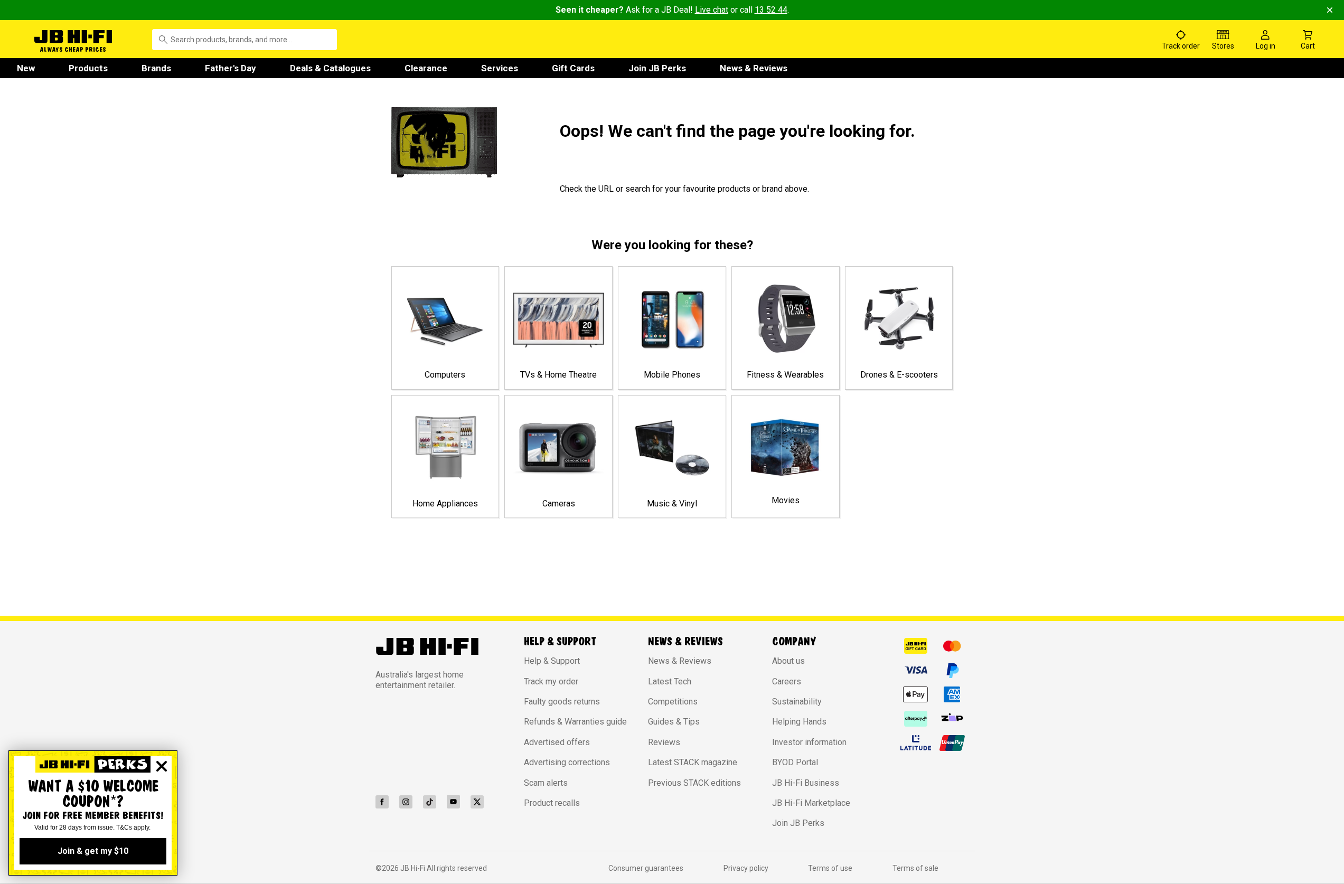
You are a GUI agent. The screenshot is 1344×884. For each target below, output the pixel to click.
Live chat (711, 10)
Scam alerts (546, 783)
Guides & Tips (674, 722)
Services (499, 68)
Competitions (673, 702)
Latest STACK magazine (692, 762)
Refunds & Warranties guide (575, 722)
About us (788, 661)
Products (88, 68)
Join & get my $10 (93, 851)
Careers (786, 681)
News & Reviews (753, 68)
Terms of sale (915, 868)
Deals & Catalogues (330, 68)
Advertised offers (557, 742)
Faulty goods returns (562, 702)
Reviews (664, 742)
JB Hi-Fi (413, 868)
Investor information (809, 742)
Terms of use (830, 868)
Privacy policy (745, 868)
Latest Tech (669, 681)
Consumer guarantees (645, 868)
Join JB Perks (657, 68)
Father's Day (230, 68)
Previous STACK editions (694, 783)
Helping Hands (799, 722)
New (26, 68)
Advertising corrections (567, 762)
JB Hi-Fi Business (805, 783)
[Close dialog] (161, 766)
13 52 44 (771, 10)
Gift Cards (573, 68)
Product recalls (552, 803)
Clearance (426, 68)
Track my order (551, 681)
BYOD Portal (795, 762)
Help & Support (552, 661)
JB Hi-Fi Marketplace (811, 803)
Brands (156, 68)
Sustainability (797, 702)
